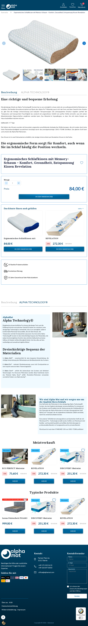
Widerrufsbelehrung (9, 610)
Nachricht (71, 569)
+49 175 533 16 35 (45, 565)
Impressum (21, 610)
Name (70, 557)
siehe (80, 208)
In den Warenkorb (23, 249)
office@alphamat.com (46, 572)
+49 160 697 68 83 (45, 568)
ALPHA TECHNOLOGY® (35, 92)
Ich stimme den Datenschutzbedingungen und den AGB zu (78, 588)
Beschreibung (9, 92)
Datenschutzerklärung (10, 606)
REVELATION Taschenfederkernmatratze (59, 239)
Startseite (4, 12)
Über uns (5, 602)
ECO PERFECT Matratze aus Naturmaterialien (13, 469)
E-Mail (70, 563)
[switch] (81, 618)
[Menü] (84, 608)
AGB (10, 602)
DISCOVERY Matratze (70, 468)
